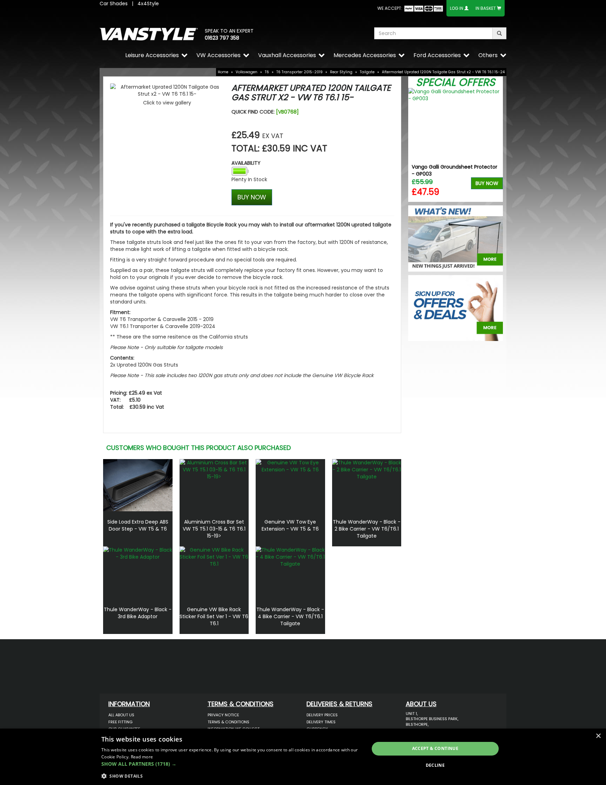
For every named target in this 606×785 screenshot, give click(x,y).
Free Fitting (120, 722)
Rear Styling (341, 72)
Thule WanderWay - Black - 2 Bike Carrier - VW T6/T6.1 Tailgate (366, 528)
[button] (231, 763)
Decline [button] (435, 765)
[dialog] (303, 757)
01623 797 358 (222, 37)
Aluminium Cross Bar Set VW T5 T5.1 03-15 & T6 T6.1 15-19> (214, 528)
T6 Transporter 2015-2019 (299, 72)
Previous (416, 145)
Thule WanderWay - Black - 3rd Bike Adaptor (137, 613)
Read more (142, 757)
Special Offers (455, 82)
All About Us (121, 715)
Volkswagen (246, 72)
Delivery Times (321, 722)
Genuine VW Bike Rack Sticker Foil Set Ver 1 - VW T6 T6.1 (214, 616)
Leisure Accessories (152, 55)
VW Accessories (218, 55)
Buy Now (487, 183)
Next (495, 145)
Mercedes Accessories (365, 55)
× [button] (598, 736)
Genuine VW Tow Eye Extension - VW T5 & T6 (290, 525)
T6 (267, 72)
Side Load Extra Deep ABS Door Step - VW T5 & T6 (137, 525)
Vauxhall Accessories (287, 55)
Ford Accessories (437, 55)
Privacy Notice (223, 715)
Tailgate (367, 72)
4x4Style (148, 3)
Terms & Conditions (228, 722)
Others (488, 55)
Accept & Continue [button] (435, 748)
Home (223, 72)
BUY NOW (251, 197)
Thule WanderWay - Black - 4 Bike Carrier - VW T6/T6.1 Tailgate (290, 616)
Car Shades (114, 3)
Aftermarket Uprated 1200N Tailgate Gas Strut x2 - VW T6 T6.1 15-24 (443, 72)
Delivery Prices (322, 715)
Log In (456, 8)
